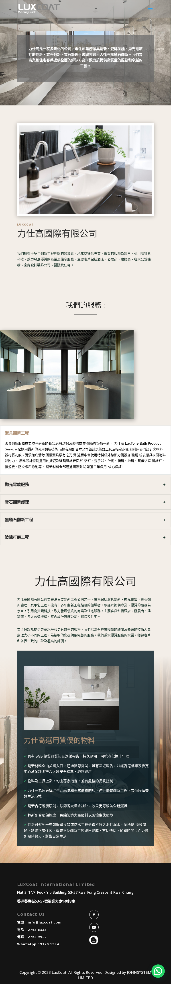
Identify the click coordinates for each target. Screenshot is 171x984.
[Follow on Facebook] (94, 914)
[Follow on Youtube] (94, 927)
